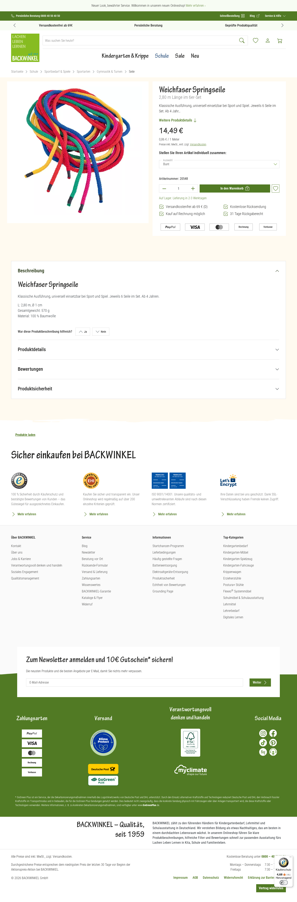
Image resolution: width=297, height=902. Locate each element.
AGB (195, 878)
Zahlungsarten (91, 578)
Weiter (257, 682)
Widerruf (87, 604)
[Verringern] (164, 188)
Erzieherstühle (232, 578)
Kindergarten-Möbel (235, 552)
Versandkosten (198, 144)
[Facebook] (273, 733)
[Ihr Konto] (268, 40)
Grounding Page (163, 591)
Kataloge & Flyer (92, 598)
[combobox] (140, 40)
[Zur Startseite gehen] (25, 48)
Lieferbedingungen (164, 552)
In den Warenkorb (231, 188)
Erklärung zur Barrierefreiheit (267, 878)
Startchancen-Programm (168, 546)
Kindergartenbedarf (235, 546)
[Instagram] (263, 733)
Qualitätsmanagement (25, 578)
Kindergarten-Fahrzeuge (238, 565)
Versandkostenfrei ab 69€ (56, 25)
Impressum (180, 878)
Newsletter (88, 552)
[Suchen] (242, 40)
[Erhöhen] (193, 188)
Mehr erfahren (27, 514)
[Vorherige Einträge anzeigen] (14, 25)
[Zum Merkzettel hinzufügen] (275, 188)
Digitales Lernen (233, 617)
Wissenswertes (91, 585)
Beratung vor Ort (92, 559)
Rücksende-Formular (95, 565)
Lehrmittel (229, 604)
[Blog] (263, 752)
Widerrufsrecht (233, 878)
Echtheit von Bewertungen (169, 585)
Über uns (16, 552)
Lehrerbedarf (231, 611)
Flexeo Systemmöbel (237, 591)
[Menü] (290, 857)
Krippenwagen (232, 572)
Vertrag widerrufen (271, 888)
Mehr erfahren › (195, 5)
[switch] (284, 882)
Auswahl (168, 160)
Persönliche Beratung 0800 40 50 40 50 (38, 15)
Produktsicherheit (35, 389)
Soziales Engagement (24, 572)
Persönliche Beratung (148, 25)
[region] (77, 150)
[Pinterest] (273, 743)
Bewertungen (30, 369)
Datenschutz (211, 878)
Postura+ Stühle (233, 585)
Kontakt (16, 546)
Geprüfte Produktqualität (241, 25)
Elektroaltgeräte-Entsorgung (170, 572)
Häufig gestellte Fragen (167, 559)
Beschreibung (31, 271)
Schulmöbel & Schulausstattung (243, 598)
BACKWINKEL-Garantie (96, 591)
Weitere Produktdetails (176, 120)
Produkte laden (25, 435)
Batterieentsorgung (165, 565)
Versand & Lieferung (94, 572)
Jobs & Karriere (21, 559)
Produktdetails (32, 349)
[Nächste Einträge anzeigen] (282, 25)
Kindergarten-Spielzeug (237, 559)
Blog (84, 546)
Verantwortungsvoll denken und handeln (36, 565)
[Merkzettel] (256, 40)
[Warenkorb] (280, 40)
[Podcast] (273, 752)
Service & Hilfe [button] (273, 15)
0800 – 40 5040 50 (273, 856)
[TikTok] (263, 743)
